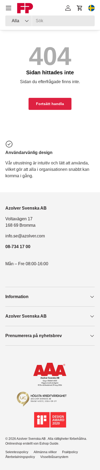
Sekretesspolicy (16, 452)
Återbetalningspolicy (20, 457)
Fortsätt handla (50, 104)
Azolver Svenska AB (31, 439)
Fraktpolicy (70, 452)
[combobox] (50, 21)
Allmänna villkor (45, 452)
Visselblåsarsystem (54, 457)
